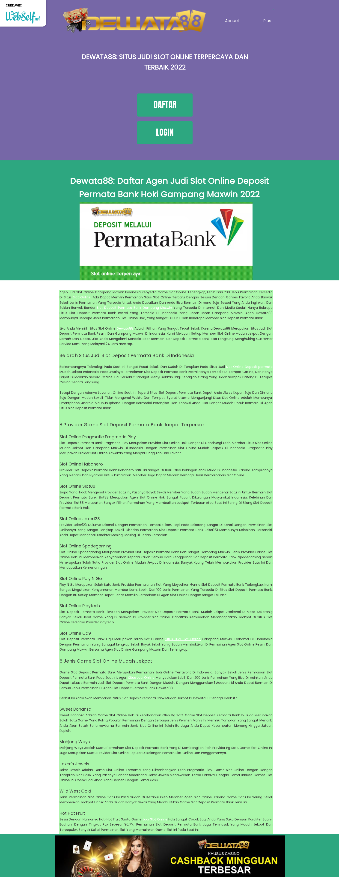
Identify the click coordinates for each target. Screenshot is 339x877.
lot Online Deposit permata (250, 366)
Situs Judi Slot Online (183, 639)
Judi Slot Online (155, 819)
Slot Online (82, 297)
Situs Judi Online (141, 677)
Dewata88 (125, 328)
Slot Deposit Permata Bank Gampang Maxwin (134, 307)
